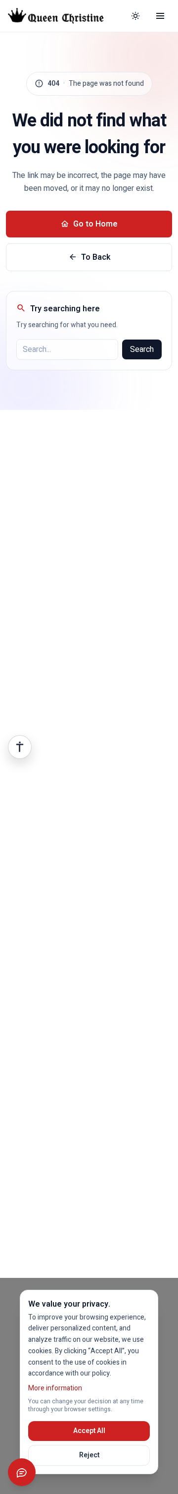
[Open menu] (160, 16)
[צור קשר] (22, 1472)
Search (142, 349)
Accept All (89, 1431)
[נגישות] (20, 747)
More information (55, 1388)
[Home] (63, 16)
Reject (89, 1455)
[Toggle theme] (135, 16)
